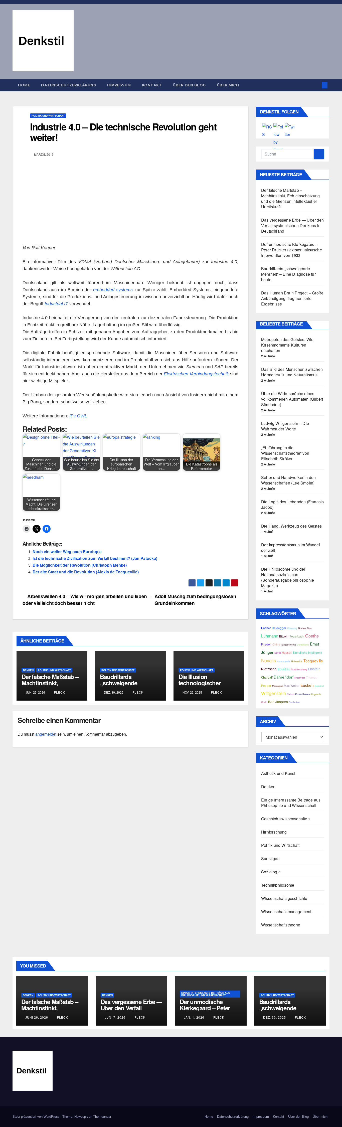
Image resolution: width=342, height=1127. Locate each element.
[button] (316, 85)
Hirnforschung (274, 832)
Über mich (228, 85)
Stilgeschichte (288, 644)
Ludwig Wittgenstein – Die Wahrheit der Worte (285, 426)
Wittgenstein (273, 693)
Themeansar (102, 1116)
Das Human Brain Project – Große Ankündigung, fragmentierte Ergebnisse (292, 298)
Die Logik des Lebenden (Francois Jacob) (292, 504)
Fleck (59, 692)
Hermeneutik (283, 661)
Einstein (314, 668)
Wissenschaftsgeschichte (284, 898)
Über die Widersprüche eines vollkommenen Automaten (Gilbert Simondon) (292, 399)
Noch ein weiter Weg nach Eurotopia (67, 551)
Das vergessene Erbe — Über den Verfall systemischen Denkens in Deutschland (292, 225)
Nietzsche (269, 668)
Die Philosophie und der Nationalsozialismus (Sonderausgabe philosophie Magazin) (287, 577)
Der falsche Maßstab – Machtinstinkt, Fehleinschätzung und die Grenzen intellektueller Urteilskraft (290, 198)
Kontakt (152, 85)
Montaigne (277, 686)
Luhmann (269, 636)
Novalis (268, 660)
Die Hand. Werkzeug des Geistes (291, 526)
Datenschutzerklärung (68, 85)
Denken (28, 670)
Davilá (277, 653)
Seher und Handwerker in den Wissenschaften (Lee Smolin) (288, 480)
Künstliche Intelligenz (307, 653)
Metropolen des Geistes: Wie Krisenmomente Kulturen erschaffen (287, 345)
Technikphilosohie (277, 885)
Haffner (266, 628)
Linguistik (316, 694)
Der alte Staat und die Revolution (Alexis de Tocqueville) (86, 572)
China (276, 644)
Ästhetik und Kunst (278, 773)
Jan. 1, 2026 (194, 1017)
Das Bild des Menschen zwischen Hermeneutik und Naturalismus (292, 372)
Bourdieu (284, 669)
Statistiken (294, 702)
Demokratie (303, 644)
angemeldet (45, 734)
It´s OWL (78, 415)
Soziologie (271, 872)
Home (24, 85)
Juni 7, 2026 (115, 1017)
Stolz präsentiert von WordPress (37, 1116)
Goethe (312, 636)
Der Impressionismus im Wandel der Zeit (290, 547)
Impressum (119, 85)
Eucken (307, 685)
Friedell (266, 644)
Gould (264, 702)
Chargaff (267, 677)
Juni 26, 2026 (36, 1017)
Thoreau (311, 677)
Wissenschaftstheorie (280, 925)
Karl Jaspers (278, 701)
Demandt (319, 686)
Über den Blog (189, 85)
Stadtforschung (299, 669)
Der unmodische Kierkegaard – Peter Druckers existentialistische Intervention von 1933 (291, 249)
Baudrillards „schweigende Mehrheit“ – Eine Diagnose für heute (124, 686)
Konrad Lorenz (302, 694)
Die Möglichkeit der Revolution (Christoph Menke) (80, 565)
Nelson (290, 694)
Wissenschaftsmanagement (286, 911)
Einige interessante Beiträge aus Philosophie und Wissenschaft (290, 802)
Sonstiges (270, 858)
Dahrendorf (283, 677)
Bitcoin (283, 636)
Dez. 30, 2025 (274, 1017)
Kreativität (299, 677)
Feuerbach (296, 636)
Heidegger (279, 628)
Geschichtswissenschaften (285, 819)
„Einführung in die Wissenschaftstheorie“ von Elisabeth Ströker (285, 453)
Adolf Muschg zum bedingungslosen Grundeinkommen (195, 599)
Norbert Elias (305, 628)
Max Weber (291, 686)
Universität (296, 661)
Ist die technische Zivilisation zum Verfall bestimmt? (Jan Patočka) (95, 558)
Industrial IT (56, 303)
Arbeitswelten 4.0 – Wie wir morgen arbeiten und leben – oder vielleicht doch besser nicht (87, 599)
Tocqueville (313, 660)
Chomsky (292, 628)
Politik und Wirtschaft (48, 115)
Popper (266, 686)
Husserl (287, 653)
